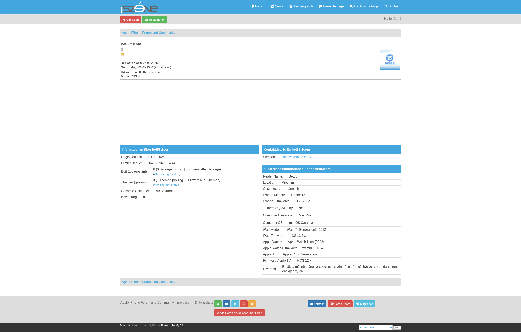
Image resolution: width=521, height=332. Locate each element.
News (278, 6)
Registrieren (156, 19)
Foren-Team (342, 304)
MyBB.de (154, 325)
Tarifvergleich (303, 6)
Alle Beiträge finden (166, 174)
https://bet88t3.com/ (297, 157)
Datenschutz (204, 302)
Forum (259, 6)
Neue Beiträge (333, 6)
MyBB (179, 325)
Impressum (184, 302)
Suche (393, 6)
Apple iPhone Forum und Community (148, 32)
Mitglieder (366, 304)
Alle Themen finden (166, 184)
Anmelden (132, 19)
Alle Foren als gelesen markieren (240, 312)
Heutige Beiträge (366, 6)
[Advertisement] (260, 114)
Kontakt (318, 304)
